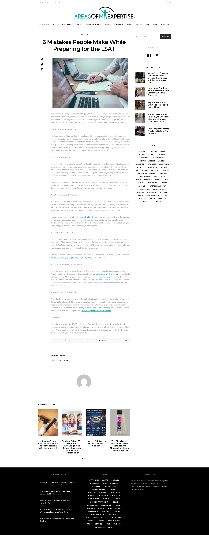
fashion (141, 164)
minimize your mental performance (96, 310)
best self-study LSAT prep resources (69, 257)
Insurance (145, 177)
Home (40, 2)
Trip (153, 198)
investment (160, 177)
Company (146, 158)
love (141, 183)
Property (145, 189)
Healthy (156, 170)
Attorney (143, 151)
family (162, 161)
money (164, 183)
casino (163, 155)
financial (164, 164)
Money (107, 25)
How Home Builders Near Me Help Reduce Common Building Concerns (158, 91)
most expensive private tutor (106, 274)
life (167, 180)
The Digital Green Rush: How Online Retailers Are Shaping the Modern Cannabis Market (120, 446)
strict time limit (82, 217)
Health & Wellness (62, 25)
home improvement (148, 173)
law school (94, 114)
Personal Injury (158, 186)
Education (44, 25)
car (154, 155)
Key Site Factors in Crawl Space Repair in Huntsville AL (158, 104)
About (49, 2)
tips (165, 195)
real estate (159, 189)
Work (160, 202)
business (144, 155)
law (66, 361)
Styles (139, 25)
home (166, 170)
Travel (78, 25)
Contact (58, 2)
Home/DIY (165, 25)
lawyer (148, 180)
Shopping (118, 25)
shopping (152, 192)
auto (154, 151)
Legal (158, 180)
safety (141, 192)
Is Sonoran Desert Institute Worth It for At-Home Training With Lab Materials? (48, 444)
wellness (148, 202)
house (164, 173)
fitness (141, 167)
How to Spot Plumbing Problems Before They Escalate (159, 131)
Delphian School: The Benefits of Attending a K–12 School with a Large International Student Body (72, 447)
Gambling (153, 167)
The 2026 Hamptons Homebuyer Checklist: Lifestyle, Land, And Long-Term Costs (158, 118)
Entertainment (93, 25)
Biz (147, 25)
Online (143, 186)
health (165, 167)
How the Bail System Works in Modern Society (96, 443)
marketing (152, 183)
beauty (164, 151)
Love (129, 25)
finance (152, 164)
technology (153, 195)
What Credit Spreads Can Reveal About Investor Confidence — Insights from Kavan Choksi (159, 78)
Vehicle (162, 198)
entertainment (148, 161)
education (57, 361)
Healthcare (142, 170)
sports (164, 192)
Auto (106, 30)
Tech (155, 25)
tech (141, 195)
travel (143, 198)
